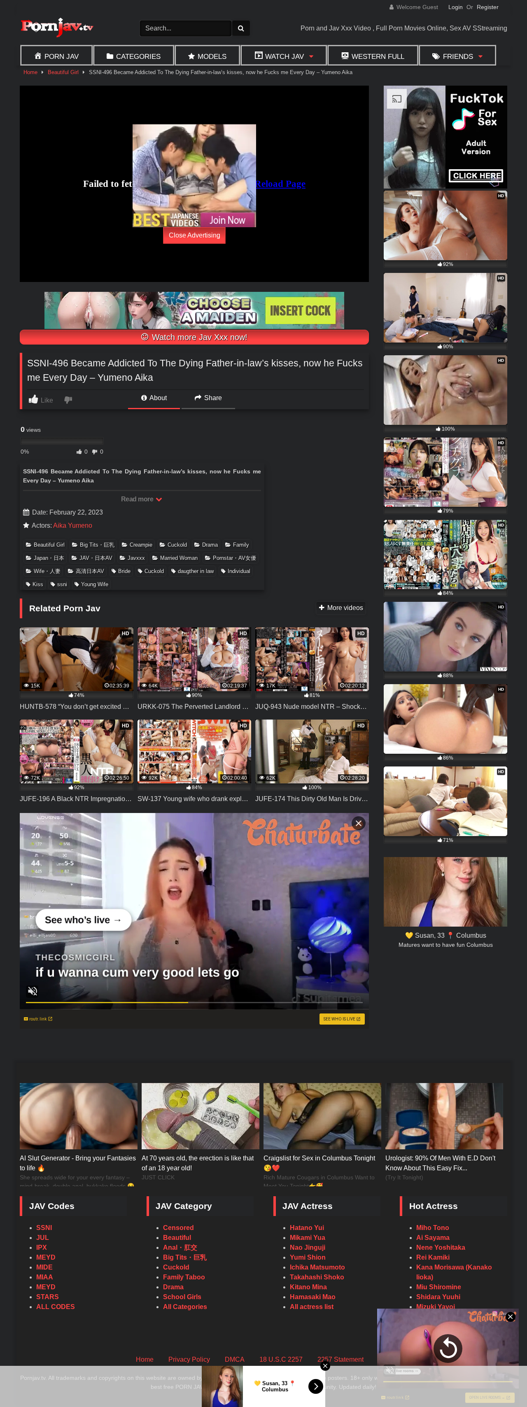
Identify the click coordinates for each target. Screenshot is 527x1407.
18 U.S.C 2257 (281, 1359)
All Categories (185, 1306)
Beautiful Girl (63, 72)
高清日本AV (90, 571)
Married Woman (179, 558)
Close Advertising (194, 235)
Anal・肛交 (180, 1247)
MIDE (44, 1267)
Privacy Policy (189, 1359)
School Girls (182, 1296)
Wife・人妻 (47, 571)
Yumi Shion (308, 1257)
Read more (138, 499)
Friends (458, 56)
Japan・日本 (49, 558)
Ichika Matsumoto (317, 1267)
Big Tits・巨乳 (97, 545)
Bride (124, 571)
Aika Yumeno (72, 525)
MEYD (46, 1257)
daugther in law (196, 571)
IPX (41, 1247)
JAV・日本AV (95, 558)
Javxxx (136, 558)
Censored (178, 1227)
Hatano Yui (307, 1227)
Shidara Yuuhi (438, 1296)
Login (455, 7)
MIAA (44, 1277)
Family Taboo (184, 1277)
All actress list (311, 1306)
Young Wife (94, 584)
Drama (210, 545)
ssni (62, 584)
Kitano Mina (308, 1287)
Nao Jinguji (307, 1247)
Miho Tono (432, 1227)
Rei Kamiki (433, 1257)
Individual (239, 571)
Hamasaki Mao (313, 1296)
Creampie (141, 545)
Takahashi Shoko (317, 1277)
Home (30, 72)
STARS (47, 1296)
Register (488, 7)
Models (212, 56)
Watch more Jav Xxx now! (198, 337)
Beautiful (177, 1237)
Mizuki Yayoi (435, 1306)
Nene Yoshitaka (440, 1247)
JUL (42, 1237)
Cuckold (177, 545)
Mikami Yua (307, 1237)
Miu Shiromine (438, 1287)
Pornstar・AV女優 (234, 558)
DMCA (235, 1359)
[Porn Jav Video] (57, 28)
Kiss (38, 584)
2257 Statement (340, 1359)
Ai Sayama (433, 1237)
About (157, 397)
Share (212, 397)
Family (241, 545)
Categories (138, 56)
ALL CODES (55, 1306)
